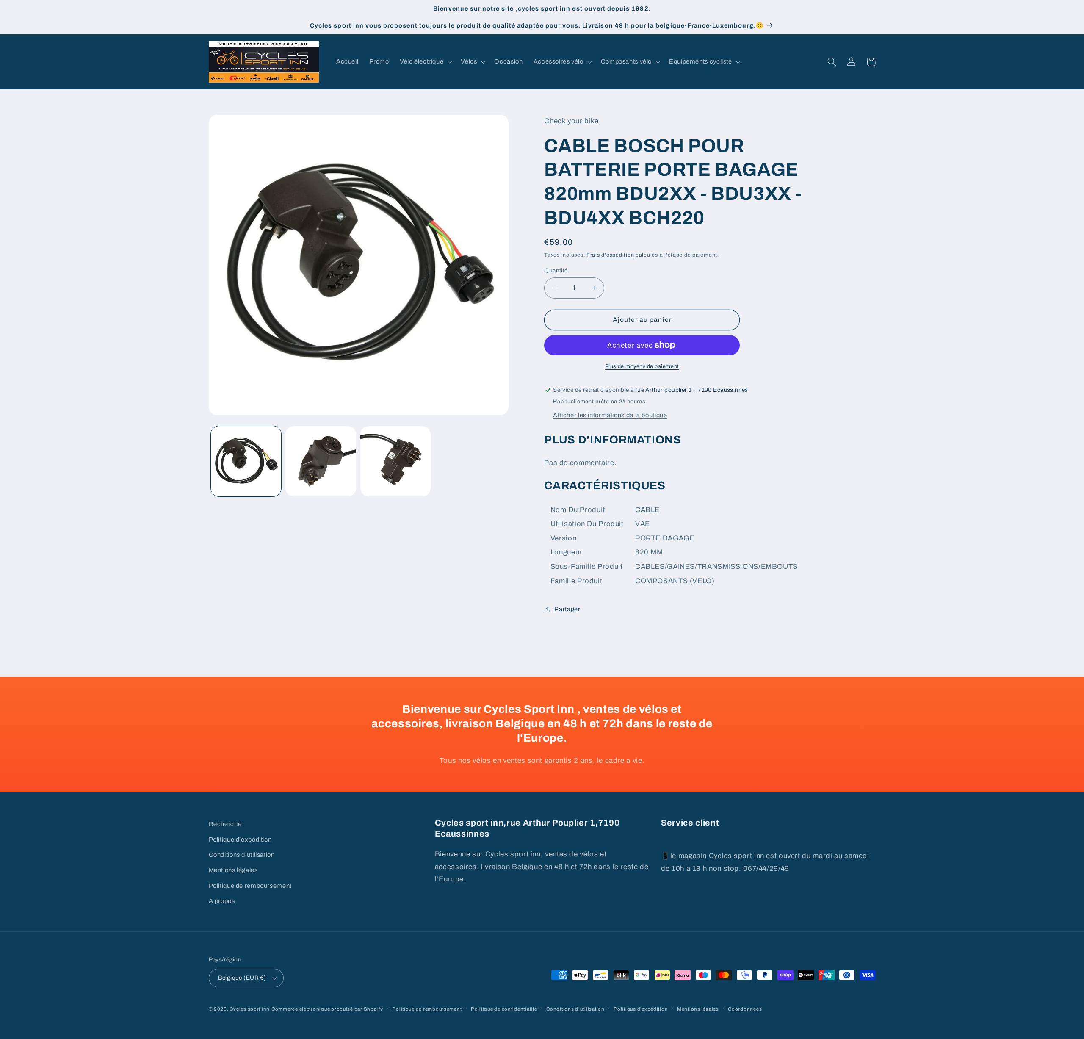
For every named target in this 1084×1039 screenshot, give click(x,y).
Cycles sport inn (250, 1008)
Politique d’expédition (641, 1008)
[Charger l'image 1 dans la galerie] (246, 461)
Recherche (225, 823)
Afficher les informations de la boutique (610, 415)
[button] (424, 62)
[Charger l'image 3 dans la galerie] (395, 461)
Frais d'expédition (610, 255)
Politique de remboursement (250, 885)
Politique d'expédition (240, 839)
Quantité (555, 270)
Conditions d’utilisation (575, 1008)
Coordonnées (745, 1008)
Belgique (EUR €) (242, 978)
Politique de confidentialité (504, 1008)
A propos (222, 901)
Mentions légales (233, 870)
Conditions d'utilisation (242, 854)
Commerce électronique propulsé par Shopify (327, 1008)
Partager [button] (567, 609)
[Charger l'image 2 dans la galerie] (320, 461)
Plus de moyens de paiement (642, 366)
